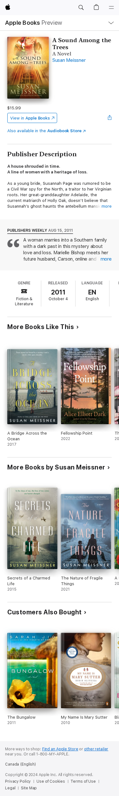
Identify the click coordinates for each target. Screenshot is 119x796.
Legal (10, 788)
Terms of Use (83, 781)
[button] (81, 7)
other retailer (96, 749)
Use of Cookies (50, 781)
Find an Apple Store (60, 749)
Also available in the (44, 130)
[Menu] (111, 7)
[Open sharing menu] (110, 118)
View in (30, 118)
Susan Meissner (69, 60)
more (107, 206)
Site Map (29, 788)
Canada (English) (20, 764)
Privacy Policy (18, 781)
